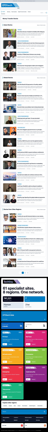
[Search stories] (44, 412)
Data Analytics (14, 11)
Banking (8, 11)
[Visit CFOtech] (9, 332)
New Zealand (24, 405)
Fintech (29, 11)
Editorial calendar (28, 417)
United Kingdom (32, 405)
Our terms (38, 420)
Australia (5, 405)
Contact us (16, 417)
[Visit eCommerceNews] (32, 350)
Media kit (10, 344)
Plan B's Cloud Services (23, 430)
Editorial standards (39, 417)
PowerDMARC (38, 430)
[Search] (45, 12)
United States (39, 405)
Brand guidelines (6, 417)
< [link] (20, 272)
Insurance (3, 13)
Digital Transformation (22, 11)
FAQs (4, 420)
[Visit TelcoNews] (9, 385)
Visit (4, 344)
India (15, 405)
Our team (26, 420)
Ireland (19, 405)
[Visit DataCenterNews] (9, 350)
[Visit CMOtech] (32, 332)
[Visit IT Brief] (9, 368)
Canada (10, 405)
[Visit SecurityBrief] (32, 368)
